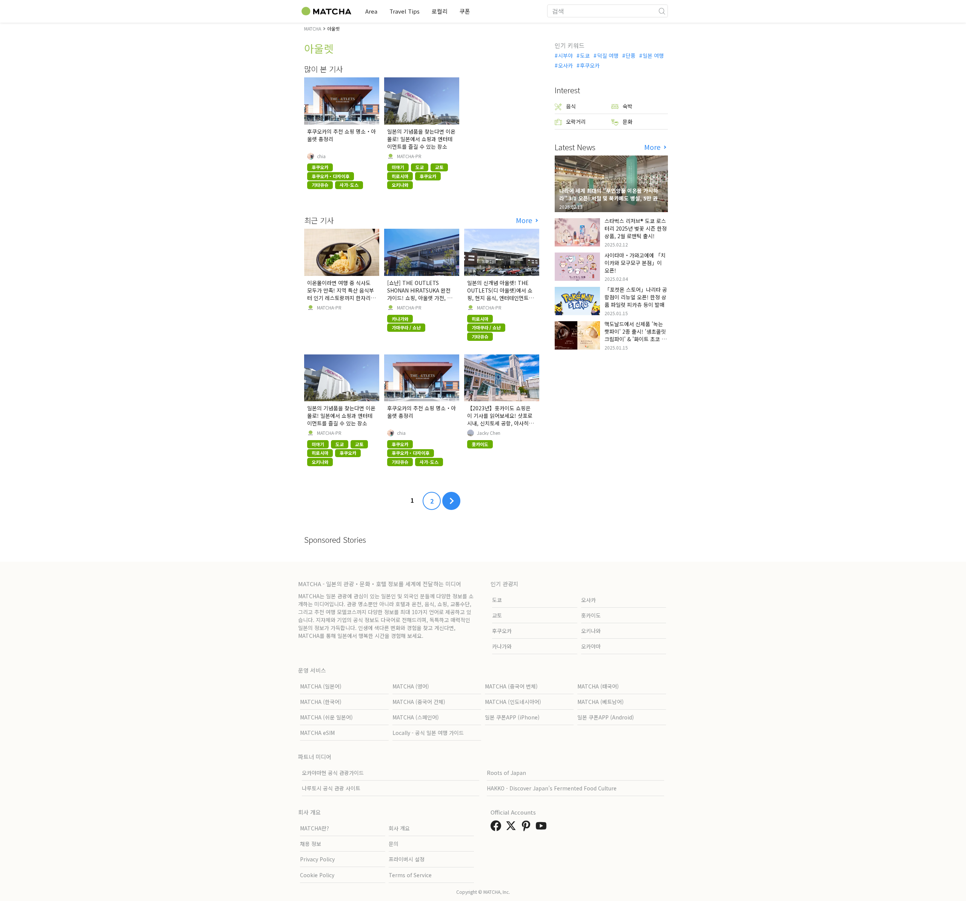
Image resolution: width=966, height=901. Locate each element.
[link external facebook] (497, 827)
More (525, 220)
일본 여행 (653, 55)
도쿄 (585, 55)
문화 (627, 121)
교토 (497, 615)
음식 (571, 106)
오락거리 (576, 121)
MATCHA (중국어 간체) (418, 701)
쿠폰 (465, 11)
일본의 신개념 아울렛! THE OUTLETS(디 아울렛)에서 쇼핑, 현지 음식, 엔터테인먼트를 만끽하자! (500, 294)
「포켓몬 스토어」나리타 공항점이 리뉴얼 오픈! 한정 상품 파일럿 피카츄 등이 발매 (636, 297)
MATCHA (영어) (410, 686)
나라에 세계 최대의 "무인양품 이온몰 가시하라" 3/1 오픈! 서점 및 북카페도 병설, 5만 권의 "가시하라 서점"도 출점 (611, 198)
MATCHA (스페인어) (415, 717)
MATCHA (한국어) (320, 701)
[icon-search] (662, 11)
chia (321, 156)
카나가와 (502, 646)
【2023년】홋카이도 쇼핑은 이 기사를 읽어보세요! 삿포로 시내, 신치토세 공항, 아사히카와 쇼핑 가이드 (500, 419)
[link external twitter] (512, 827)
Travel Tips (404, 11)
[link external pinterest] (527, 827)
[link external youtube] (542, 827)
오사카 (565, 65)
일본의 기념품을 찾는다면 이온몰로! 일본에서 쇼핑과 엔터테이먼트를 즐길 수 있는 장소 (421, 139)
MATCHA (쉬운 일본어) (326, 717)
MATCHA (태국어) (598, 686)
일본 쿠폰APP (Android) (605, 717)
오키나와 (591, 631)
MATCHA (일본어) (320, 686)
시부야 (565, 55)
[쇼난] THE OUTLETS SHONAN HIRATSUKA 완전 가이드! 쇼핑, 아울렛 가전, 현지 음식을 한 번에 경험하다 (419, 294)
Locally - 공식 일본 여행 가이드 (428, 732)
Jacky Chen (488, 433)
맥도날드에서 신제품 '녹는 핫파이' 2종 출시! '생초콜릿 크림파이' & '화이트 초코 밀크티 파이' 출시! (635, 335)
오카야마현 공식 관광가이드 (333, 772)
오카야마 (591, 646)
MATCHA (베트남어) (600, 701)
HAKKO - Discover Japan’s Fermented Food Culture (552, 788)
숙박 (627, 106)
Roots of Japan (506, 772)
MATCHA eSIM (317, 732)
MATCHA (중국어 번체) (511, 686)
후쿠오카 (590, 65)
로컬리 (440, 11)
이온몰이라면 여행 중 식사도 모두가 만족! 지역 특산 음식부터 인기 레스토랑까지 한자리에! (340, 294)
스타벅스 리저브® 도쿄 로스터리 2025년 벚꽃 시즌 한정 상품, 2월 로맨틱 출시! (636, 228)
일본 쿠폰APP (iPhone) (512, 717)
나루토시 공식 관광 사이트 (331, 788)
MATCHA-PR (409, 156)
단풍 (630, 55)
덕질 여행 (607, 55)
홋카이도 (591, 615)
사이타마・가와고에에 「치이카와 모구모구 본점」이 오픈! (635, 262)
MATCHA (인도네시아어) (513, 701)
